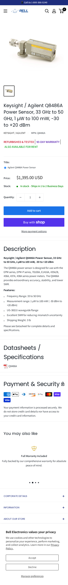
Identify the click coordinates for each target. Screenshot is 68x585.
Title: (7, 162)
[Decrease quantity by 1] (20, 197)
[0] (61, 11)
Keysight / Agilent (14, 133)
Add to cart (34, 211)
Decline (32, 567)
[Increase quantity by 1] (40, 197)
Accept (32, 557)
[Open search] (47, 11)
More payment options (34, 231)
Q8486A (12, 366)
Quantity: (9, 197)
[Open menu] (5, 11)
